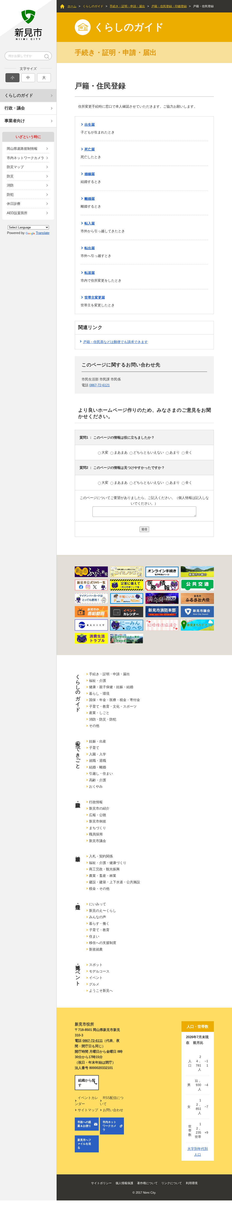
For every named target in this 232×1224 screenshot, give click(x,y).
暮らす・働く (99, 923)
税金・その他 (99, 888)
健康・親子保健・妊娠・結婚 (111, 687)
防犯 (10, 194)
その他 (94, 726)
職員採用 (96, 834)
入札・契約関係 (101, 856)
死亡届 (90, 149)
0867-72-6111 (92, 1041)
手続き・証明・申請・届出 (127, 6)
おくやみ (96, 786)
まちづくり (97, 828)
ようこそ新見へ (101, 990)
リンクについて (171, 1183)
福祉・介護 (97, 680)
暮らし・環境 (99, 693)
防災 (10, 176)
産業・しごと (99, 713)
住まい (94, 936)
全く (188, 452)
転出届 (90, 248)
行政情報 (96, 802)
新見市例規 (97, 821)
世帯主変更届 (95, 297)
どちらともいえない (149, 452)
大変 (105, 452)
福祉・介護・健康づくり (107, 863)
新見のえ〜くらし (102, 910)
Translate (42, 233)
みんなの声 (97, 917)
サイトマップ (88, 1110)
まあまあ (121, 452)
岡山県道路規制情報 (22, 148)
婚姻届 (90, 174)
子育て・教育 (99, 930)
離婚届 (90, 199)
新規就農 (96, 949)
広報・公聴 (97, 815)
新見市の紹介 (99, 808)
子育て (94, 748)
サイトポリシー (101, 1183)
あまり (175, 452)
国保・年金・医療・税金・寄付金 (114, 700)
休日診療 (13, 204)
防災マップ (15, 167)
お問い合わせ (113, 1110)
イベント (96, 978)
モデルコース (99, 971)
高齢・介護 (97, 780)
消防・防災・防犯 (102, 719)
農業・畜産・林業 (102, 876)
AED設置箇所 (17, 213)
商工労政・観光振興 (104, 869)
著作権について (147, 1183)
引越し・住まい (101, 773)
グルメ (94, 984)
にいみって (97, 904)
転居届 (90, 273)
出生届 (90, 124)
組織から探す (86, 1082)
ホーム (72, 6)
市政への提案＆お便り (84, 1123)
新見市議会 (97, 841)
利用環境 (192, 1183)
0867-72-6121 (99, 385)
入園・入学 (97, 754)
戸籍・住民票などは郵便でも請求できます (115, 342)
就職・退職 (97, 760)
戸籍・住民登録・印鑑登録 (169, 6)
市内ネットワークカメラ (25, 158)
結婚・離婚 (97, 767)
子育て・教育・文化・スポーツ (113, 706)
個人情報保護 (124, 1183)
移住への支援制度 (102, 943)
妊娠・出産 (97, 741)
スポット (96, 965)
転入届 (90, 223)
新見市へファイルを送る (84, 1143)
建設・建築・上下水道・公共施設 (114, 882)
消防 (10, 185)
